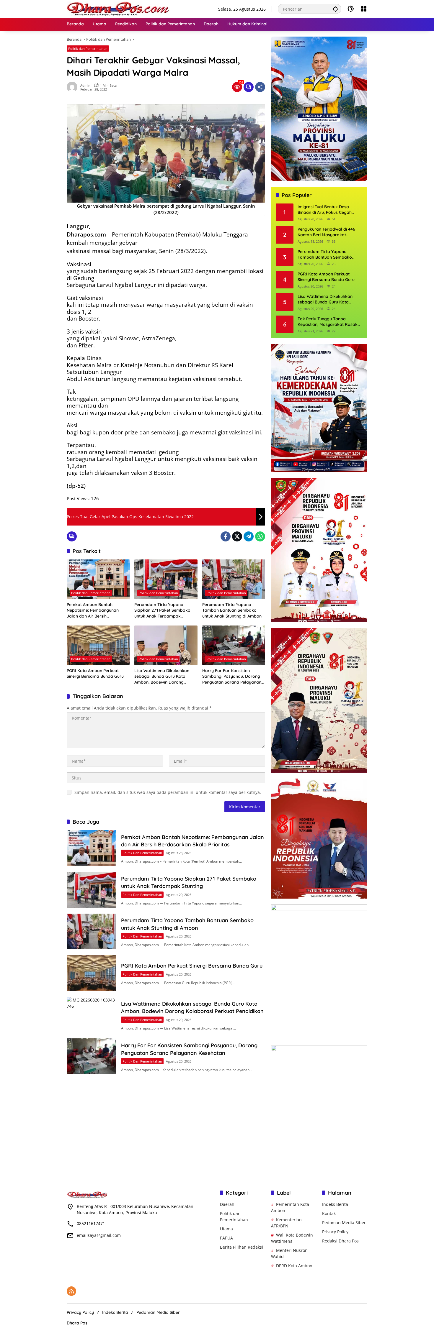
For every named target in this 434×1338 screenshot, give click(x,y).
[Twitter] (237, 536)
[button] (335, 9)
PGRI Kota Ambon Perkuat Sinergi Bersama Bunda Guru (95, 673)
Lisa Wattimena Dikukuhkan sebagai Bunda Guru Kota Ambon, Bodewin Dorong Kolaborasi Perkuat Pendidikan (164, 676)
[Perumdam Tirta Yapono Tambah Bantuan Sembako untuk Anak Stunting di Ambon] (233, 579)
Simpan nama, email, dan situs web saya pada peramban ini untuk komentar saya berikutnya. (167, 792)
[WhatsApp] (260, 536)
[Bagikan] (260, 87)
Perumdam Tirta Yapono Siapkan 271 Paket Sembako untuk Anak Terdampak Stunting (162, 610)
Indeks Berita (335, 1204)
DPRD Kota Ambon (294, 1265)
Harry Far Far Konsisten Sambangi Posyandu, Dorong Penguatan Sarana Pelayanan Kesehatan (231, 676)
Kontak (329, 1213)
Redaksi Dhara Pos (340, 1241)
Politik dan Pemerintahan (87, 48)
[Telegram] (249, 536)
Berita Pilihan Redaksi (241, 1247)
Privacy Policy (335, 1231)
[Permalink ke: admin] (73, 87)
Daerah (227, 1204)
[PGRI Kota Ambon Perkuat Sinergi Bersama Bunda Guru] (98, 645)
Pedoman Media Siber (344, 1222)
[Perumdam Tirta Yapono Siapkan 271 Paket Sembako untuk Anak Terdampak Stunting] (165, 579)
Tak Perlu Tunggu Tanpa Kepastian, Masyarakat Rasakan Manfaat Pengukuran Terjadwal (330, 322)
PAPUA (226, 1238)
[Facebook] (226, 536)
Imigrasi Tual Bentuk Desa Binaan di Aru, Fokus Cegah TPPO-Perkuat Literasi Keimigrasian (325, 210)
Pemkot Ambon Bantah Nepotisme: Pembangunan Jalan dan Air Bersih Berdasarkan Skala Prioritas (95, 610)
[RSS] (71, 1291)
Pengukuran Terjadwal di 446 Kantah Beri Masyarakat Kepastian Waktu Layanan (326, 232)
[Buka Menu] (363, 8)
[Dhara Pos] (118, 8)
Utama (226, 1229)
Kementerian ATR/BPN (286, 1223)
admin (85, 85)
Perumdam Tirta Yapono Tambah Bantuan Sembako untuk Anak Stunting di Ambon (232, 610)
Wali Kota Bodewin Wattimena (292, 1238)
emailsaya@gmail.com (99, 1235)
